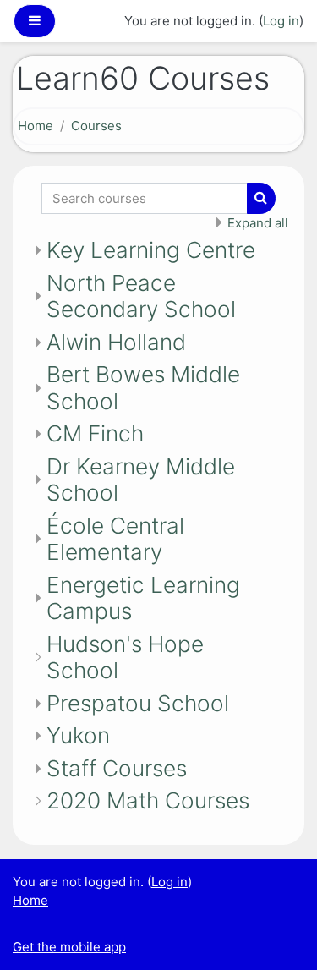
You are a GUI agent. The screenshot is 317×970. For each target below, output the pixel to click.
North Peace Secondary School (141, 296)
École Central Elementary (115, 539)
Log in (281, 21)
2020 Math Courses (147, 800)
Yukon (78, 735)
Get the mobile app (69, 947)
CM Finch (95, 433)
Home (35, 126)
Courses (96, 126)
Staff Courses (116, 768)
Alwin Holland (116, 342)
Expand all (257, 223)
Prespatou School (137, 703)
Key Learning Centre (150, 250)
